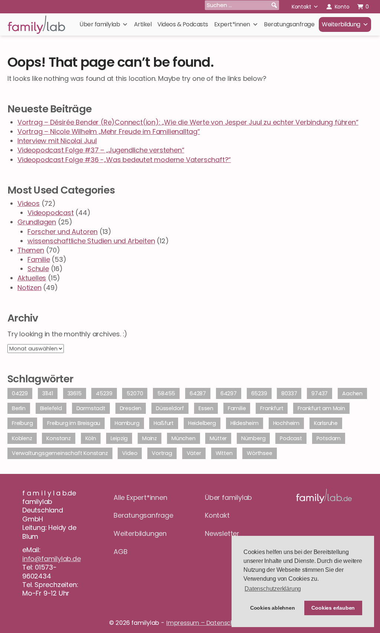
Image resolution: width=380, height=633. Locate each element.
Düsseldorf (170, 408)
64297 (228, 393)
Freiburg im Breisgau (73, 423)
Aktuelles (31, 278)
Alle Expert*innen (140, 497)
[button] (274, 5)
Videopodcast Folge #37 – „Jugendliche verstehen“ (100, 150)
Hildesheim (244, 423)
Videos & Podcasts (182, 24)
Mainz (149, 438)
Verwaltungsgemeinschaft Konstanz (60, 453)
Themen (30, 250)
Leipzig (119, 438)
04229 (20, 393)
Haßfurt (164, 423)
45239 (104, 393)
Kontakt (301, 6)
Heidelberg (202, 423)
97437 (319, 393)
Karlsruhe (326, 423)
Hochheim (286, 423)
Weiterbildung (341, 24)
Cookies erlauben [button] (333, 608)
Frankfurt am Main (321, 408)
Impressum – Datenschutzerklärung (218, 623)
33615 (75, 393)
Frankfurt (271, 408)
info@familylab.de (51, 558)
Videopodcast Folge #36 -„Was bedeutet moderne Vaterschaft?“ (124, 159)
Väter (194, 453)
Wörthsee (259, 453)
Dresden (131, 408)
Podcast (291, 438)
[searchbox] (242, 5)
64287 (198, 393)
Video (129, 453)
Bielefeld (51, 408)
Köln (90, 438)
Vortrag (162, 453)
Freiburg (22, 423)
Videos (28, 203)
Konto (342, 6)
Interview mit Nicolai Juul (57, 140)
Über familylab (99, 24)
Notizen (29, 287)
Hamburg (127, 423)
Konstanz (58, 438)
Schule (38, 268)
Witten (224, 453)
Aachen (352, 393)
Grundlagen (36, 222)
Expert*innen (232, 24)
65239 (259, 393)
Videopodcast (50, 212)
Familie (38, 259)
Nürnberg (253, 438)
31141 (47, 393)
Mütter (218, 438)
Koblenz (22, 438)
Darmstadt (90, 408)
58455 (166, 393)
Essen (206, 408)
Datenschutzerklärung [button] (273, 589)
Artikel (143, 24)
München (183, 438)
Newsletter (222, 533)
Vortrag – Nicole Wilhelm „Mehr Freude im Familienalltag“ (108, 131)
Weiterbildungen (140, 533)
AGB (120, 551)
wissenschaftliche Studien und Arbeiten (91, 240)
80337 (289, 393)
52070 (135, 393)
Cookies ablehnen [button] (272, 608)
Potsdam (329, 438)
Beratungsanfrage (289, 24)
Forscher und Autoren (62, 231)
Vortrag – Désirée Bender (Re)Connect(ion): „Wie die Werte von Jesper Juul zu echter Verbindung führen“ (187, 122)
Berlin (19, 408)
